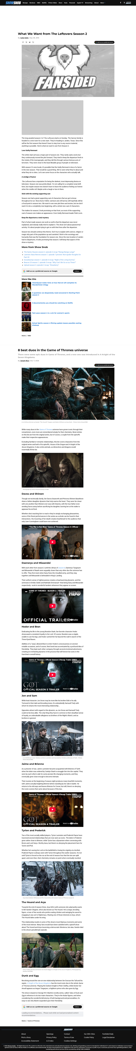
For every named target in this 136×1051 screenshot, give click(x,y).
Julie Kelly (24, 38)
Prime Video (52, 3)
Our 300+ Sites (89, 1034)
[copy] (33, 42)
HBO (38, 3)
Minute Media (12, 1046)
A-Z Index (49, 1041)
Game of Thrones (34, 1021)
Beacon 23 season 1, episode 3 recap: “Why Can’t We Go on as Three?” (50, 262)
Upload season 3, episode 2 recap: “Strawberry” (41, 265)
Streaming (88, 3)
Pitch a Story (26, 1037)
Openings (49, 1034)
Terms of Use (69, 1037)
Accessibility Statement (30, 1041)
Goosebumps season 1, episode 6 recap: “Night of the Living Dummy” (49, 260)
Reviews (32, 3)
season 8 (61, 568)
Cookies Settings (70, 1041)
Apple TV (80, 3)
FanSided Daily (107, 1034)
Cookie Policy (89, 1037)
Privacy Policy (51, 1037)
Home (24, 336)
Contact (67, 1034)
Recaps (25, 3)
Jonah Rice (24, 361)
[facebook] (120, 2)
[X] (124, 2)
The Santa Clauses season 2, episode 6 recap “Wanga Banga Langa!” (49, 252)
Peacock (72, 3)
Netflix (44, 3)
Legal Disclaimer (108, 1037)
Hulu (65, 3)
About (96, 3)
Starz (60, 3)
